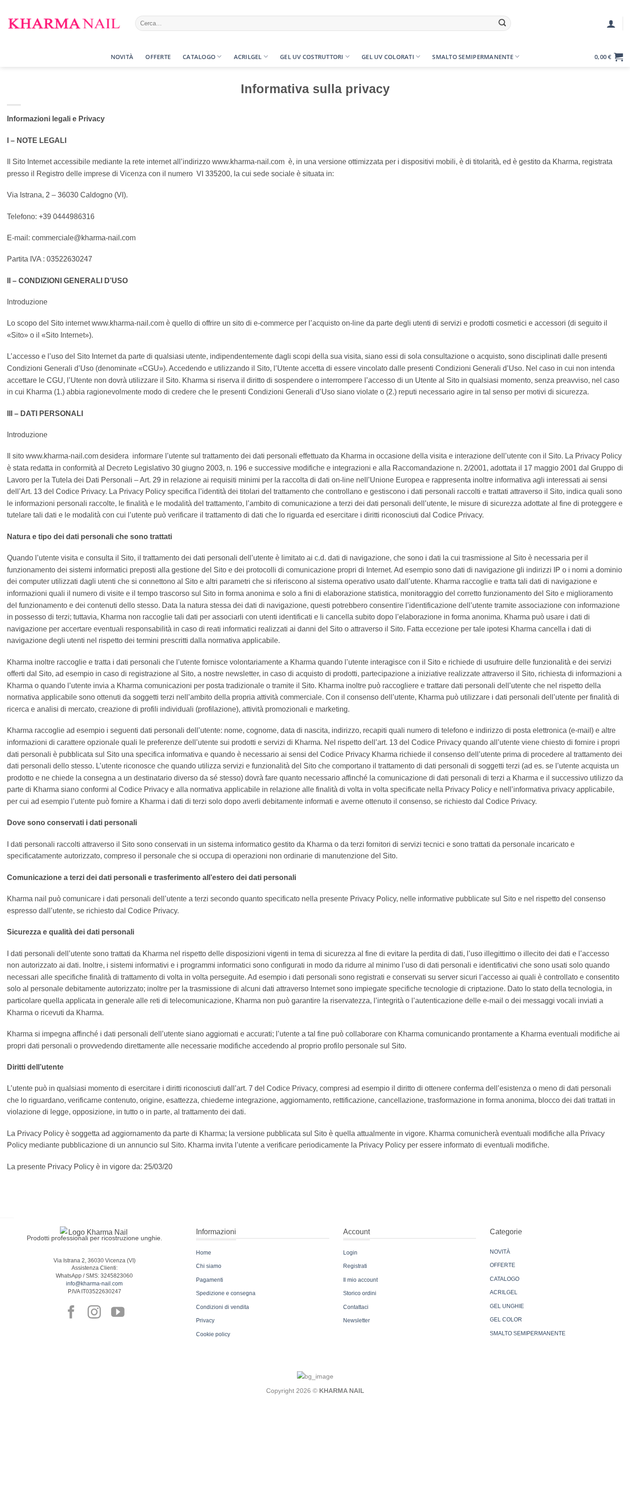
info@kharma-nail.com (94, 1283)
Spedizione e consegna (226, 1293)
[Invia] (503, 23)
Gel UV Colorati (388, 57)
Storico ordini (359, 1293)
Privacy (205, 1320)
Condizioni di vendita (222, 1307)
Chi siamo (208, 1266)
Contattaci (355, 1307)
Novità (122, 57)
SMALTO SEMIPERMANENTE (527, 1333)
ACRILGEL (503, 1292)
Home (203, 1252)
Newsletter (356, 1320)
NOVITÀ (500, 1252)
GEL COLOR (506, 1319)
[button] (15, 56)
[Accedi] (611, 23)
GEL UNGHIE (507, 1306)
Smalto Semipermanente (472, 57)
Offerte (158, 57)
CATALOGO (504, 1279)
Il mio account (360, 1280)
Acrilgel (248, 57)
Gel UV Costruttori (312, 57)
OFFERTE (502, 1265)
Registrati (355, 1266)
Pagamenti (209, 1280)
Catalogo (199, 57)
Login (350, 1252)
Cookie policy (213, 1334)
